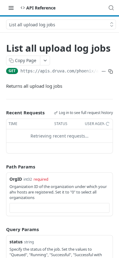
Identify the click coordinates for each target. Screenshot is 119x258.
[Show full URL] (103, 71)
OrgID (15, 179)
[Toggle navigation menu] (11, 8)
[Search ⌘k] (111, 8)
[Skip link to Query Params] (2, 229)
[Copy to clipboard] (110, 71)
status (16, 242)
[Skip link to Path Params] (2, 166)
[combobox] (59, 208)
